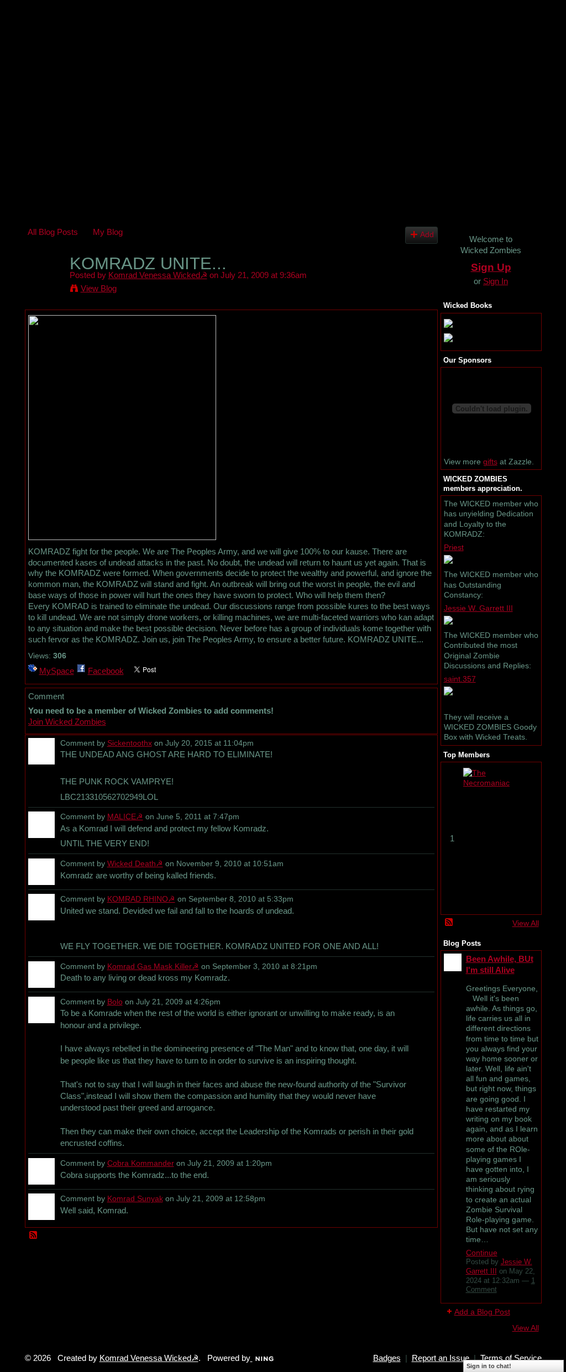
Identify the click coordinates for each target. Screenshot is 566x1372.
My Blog (108, 232)
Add (427, 235)
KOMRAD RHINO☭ (141, 898)
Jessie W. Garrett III (478, 608)
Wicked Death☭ (135, 863)
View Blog (99, 288)
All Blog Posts (53, 232)
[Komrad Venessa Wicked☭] (45, 284)
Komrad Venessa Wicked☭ (157, 275)
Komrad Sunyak (135, 1198)
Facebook (106, 670)
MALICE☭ (125, 816)
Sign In (495, 281)
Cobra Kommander (140, 1163)
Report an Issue (440, 1358)
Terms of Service (511, 1358)
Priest (454, 547)
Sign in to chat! (489, 1366)
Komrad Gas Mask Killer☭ (153, 966)
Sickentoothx (129, 743)
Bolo (115, 1001)
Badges (387, 1358)
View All (525, 923)
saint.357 (460, 678)
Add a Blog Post (482, 1311)
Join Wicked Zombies (67, 721)
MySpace (56, 670)
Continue (481, 1252)
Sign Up (491, 267)
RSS (34, 1235)
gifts (490, 461)
